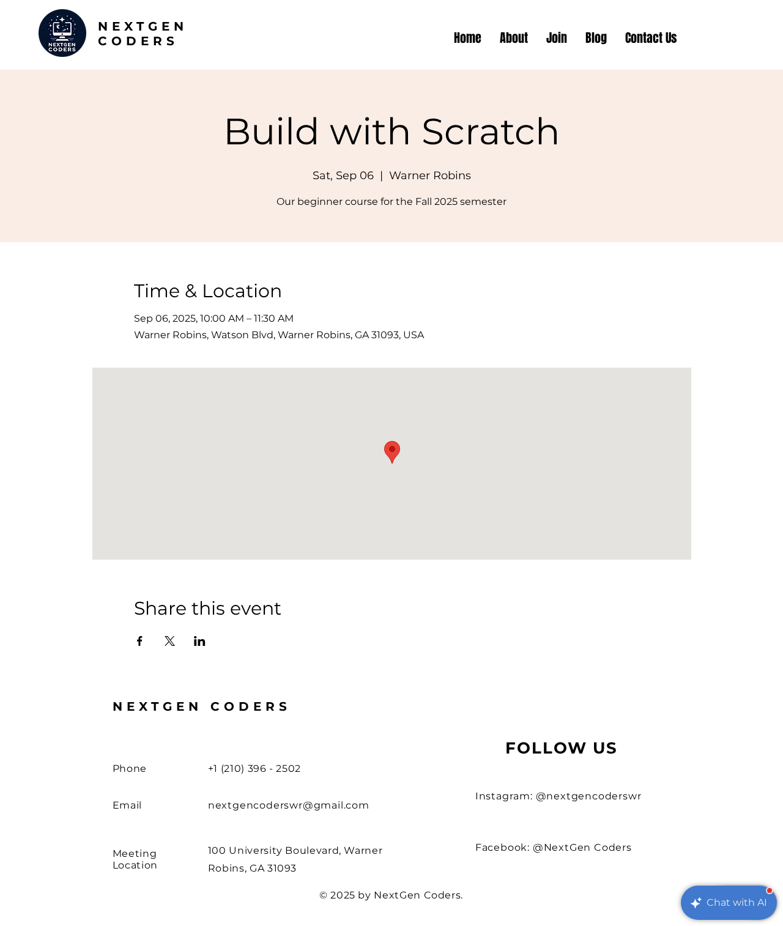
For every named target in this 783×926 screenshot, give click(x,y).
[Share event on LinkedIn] (200, 641)
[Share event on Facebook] (140, 641)
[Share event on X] (170, 641)
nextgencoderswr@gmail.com (288, 805)
